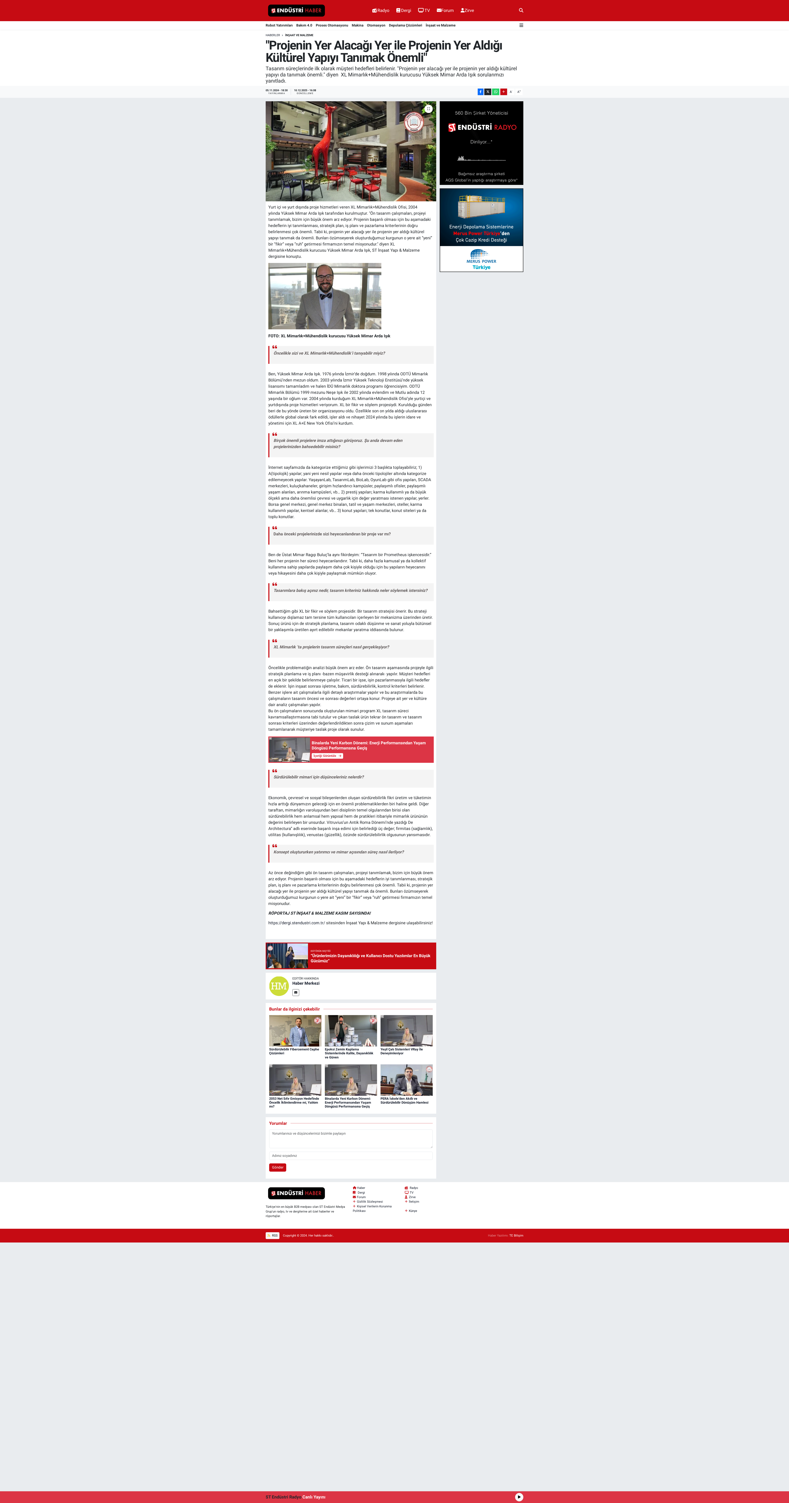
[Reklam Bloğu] (481, 143)
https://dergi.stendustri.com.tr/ (296, 922)
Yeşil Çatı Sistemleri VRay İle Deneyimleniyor (402, 1051)
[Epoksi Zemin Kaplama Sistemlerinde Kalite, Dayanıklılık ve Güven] (351, 1030)
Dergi (406, 10)
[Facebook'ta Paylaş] (480, 92)
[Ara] (521, 10)
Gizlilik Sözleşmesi (370, 1201)
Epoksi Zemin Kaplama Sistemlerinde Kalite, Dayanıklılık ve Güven (349, 1053)
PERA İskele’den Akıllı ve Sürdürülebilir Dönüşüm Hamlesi (404, 1100)
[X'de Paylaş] (487, 92)
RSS (274, 1235)
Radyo (383, 10)
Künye (413, 1211)
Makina (357, 25)
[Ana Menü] (521, 25)
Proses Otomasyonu (332, 25)
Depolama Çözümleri (405, 25)
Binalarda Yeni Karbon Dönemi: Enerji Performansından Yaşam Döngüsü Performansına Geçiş (348, 1102)
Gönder (278, 1167)
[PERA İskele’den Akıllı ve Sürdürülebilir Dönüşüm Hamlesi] (407, 1080)
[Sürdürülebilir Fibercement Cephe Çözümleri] (295, 1030)
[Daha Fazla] (503, 92)
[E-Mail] (295, 992)
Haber (361, 1188)
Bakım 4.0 (304, 25)
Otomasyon (376, 25)
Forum (447, 10)
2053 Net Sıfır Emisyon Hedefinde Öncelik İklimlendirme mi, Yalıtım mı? (294, 1102)
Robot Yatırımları (279, 25)
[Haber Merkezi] (279, 986)
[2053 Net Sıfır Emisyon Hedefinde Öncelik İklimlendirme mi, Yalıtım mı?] (295, 1080)
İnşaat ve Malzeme (441, 25)
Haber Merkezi (306, 983)
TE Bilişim (516, 1235)
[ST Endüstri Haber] (296, 11)
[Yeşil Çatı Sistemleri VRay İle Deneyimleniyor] (407, 1030)
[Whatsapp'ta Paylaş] (495, 92)
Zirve (469, 10)
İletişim (414, 1201)
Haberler (273, 35)
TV (427, 10)
